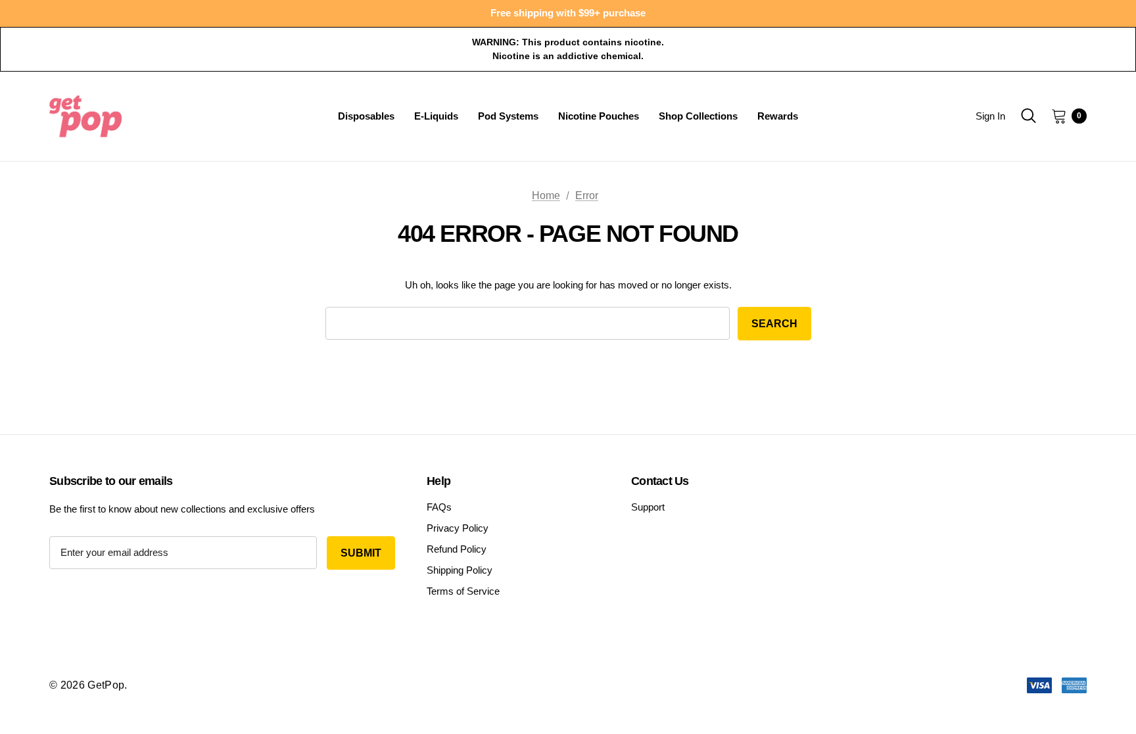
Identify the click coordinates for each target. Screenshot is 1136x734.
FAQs (439, 507)
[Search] (1028, 115)
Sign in (990, 116)
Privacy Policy (457, 528)
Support (648, 507)
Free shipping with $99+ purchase (568, 12)
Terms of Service (463, 591)
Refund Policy (456, 549)
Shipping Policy (459, 570)
